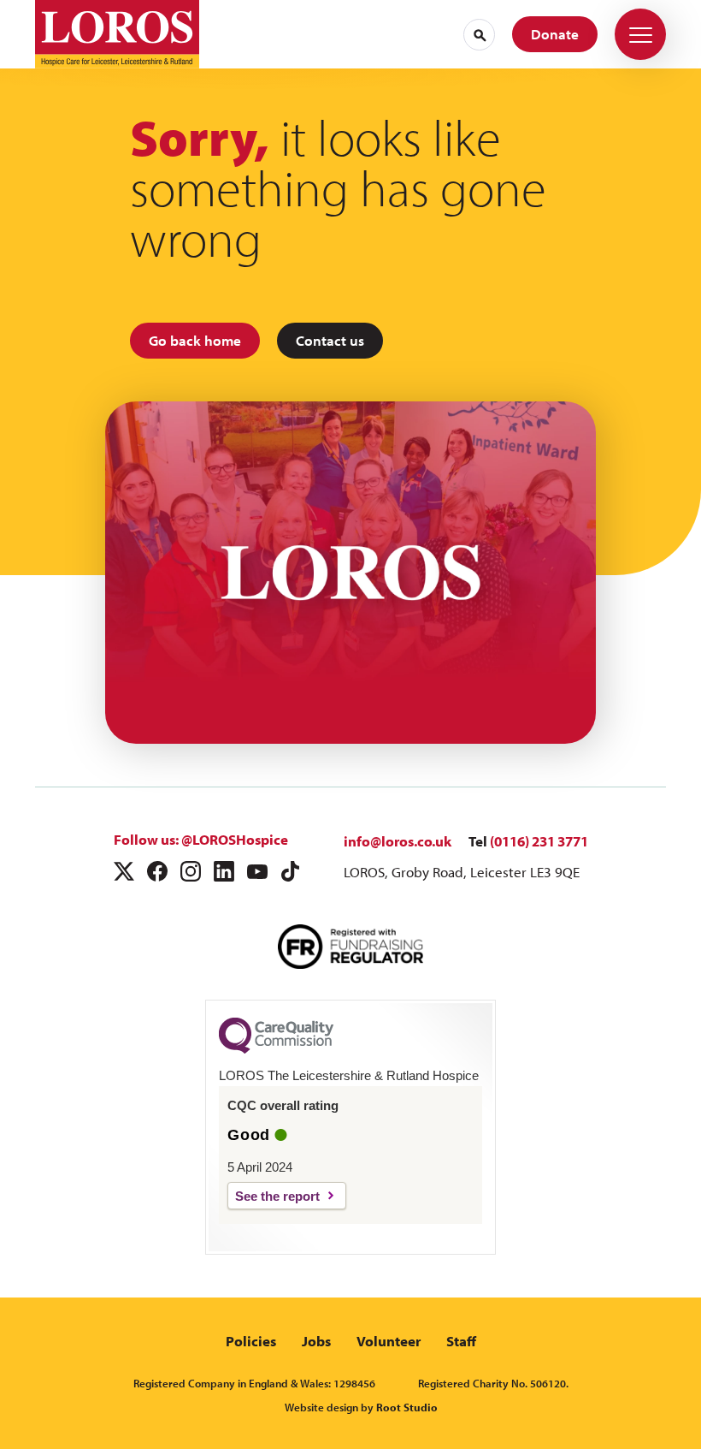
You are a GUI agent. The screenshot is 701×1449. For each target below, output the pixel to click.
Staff (461, 1341)
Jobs (316, 1341)
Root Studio (407, 1407)
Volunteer (388, 1341)
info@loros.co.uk (397, 841)
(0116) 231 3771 (539, 841)
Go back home (195, 340)
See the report (277, 1196)
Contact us (330, 340)
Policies (251, 1341)
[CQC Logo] (276, 1049)
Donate (555, 34)
